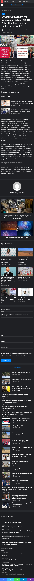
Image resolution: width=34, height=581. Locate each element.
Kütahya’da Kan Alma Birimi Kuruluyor (24, 278)
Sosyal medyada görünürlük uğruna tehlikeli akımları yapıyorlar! (6, 260)
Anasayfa (5, 10)
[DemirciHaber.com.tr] (17, 5)
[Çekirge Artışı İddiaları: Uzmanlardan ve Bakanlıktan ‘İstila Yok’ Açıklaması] (25, 252)
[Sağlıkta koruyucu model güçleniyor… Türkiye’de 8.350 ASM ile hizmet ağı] (8, 292)
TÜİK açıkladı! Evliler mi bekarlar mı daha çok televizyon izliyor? (21, 455)
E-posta (3, 341)
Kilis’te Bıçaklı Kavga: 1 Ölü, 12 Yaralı (22, 433)
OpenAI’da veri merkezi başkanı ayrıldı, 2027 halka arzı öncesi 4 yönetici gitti (16, 401)
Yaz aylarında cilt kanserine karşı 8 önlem (24, 298)
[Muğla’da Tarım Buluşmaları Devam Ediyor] (6, 475)
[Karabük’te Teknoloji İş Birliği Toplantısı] (6, 464)
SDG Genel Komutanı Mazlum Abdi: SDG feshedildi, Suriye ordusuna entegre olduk (22, 388)
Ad (2, 335)
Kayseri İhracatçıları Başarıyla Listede (13, 469)
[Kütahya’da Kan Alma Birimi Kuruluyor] (25, 271)
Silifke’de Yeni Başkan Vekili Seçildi (21, 380)
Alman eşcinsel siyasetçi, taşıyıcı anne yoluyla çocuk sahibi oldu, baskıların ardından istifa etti (8, 280)
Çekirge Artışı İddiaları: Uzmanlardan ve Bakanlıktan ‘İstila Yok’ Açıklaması (24, 260)
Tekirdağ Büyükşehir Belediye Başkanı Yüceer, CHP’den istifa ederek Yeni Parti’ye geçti (20, 496)
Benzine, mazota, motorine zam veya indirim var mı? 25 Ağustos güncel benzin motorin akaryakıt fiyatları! (17, 489)
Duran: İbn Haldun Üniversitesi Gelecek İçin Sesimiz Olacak (20, 441)
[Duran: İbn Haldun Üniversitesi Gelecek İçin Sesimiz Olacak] (6, 442)
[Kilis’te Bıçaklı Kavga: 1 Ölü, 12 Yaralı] (6, 435)
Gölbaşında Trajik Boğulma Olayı (21, 426)
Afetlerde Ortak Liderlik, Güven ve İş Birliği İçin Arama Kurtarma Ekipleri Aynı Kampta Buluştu (17, 413)
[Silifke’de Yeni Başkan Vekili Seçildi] (6, 382)
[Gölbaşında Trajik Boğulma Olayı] (6, 428)
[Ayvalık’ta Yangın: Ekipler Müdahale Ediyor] (6, 450)
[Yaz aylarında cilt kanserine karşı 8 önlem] (25, 292)
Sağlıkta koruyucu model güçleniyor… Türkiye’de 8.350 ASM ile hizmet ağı (8, 299)
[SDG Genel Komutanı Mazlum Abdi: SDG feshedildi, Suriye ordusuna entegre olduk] (6, 389)
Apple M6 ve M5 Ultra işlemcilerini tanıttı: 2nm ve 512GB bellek (21, 419)
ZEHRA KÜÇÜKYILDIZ (9, 30)
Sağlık (9, 10)
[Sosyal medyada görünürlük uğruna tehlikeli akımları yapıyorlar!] (8, 252)
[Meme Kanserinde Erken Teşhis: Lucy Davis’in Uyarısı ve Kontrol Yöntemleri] (5, 103)
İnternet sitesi (4, 347)
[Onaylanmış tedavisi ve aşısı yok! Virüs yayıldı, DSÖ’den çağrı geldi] (5, 111)
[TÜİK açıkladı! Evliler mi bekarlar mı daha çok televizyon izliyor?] (6, 457)
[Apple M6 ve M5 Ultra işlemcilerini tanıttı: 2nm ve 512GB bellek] (6, 421)
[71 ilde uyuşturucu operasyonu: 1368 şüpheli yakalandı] (6, 505)
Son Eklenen (17, 367)
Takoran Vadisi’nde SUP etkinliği (21, 372)
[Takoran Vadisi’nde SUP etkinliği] (6, 375)
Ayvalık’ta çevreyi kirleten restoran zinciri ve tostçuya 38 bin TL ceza (14, 407)
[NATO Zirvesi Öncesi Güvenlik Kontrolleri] (6, 483)
